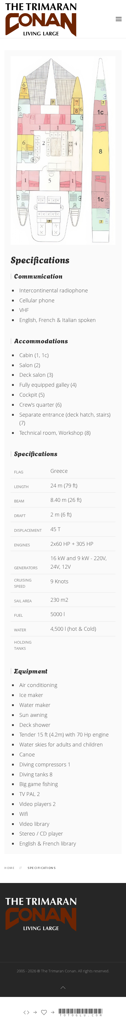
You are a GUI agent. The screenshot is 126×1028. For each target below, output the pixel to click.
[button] (119, 19)
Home (9, 868)
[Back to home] (41, 19)
